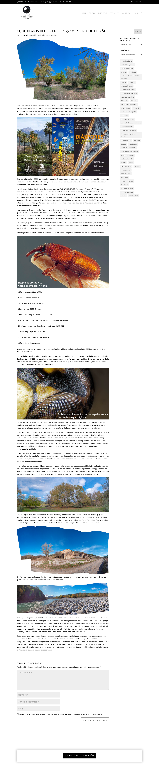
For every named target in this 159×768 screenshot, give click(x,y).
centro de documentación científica (130, 77)
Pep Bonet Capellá (127, 188)
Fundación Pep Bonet (128, 130)
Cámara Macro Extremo (129, 93)
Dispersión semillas (127, 97)
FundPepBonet (126, 140)
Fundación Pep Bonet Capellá (128, 135)
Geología (137, 140)
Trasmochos (133, 196)
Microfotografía (126, 174)
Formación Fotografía (128, 112)
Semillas (123, 196)
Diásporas (133, 101)
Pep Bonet (124, 185)
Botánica (132, 72)
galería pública (29, 216)
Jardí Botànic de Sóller (128, 148)
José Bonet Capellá (127, 155)
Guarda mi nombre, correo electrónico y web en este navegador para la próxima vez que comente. (61, 714)
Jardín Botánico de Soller (129, 151)
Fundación (32, 35)
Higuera (123, 144)
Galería (92, 13)
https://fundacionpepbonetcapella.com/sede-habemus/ (58, 225)
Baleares (124, 72)
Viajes (40, 35)
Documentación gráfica (129, 104)
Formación (114, 13)
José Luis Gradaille (127, 159)
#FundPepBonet (126, 61)
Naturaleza (124, 177)
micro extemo (126, 170)
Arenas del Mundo (127, 68)
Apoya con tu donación (79, 755)
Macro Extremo (126, 166)
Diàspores (124, 101)
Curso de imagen (127, 86)
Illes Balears (133, 144)
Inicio (83, 13)
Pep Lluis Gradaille (127, 192)
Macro (131, 162)
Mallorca (137, 166)
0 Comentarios (50, 35)
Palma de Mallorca (127, 181)
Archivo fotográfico (127, 65)
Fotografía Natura (127, 126)
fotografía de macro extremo (131, 123)
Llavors (123, 162)
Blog (136, 13)
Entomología (125, 108)
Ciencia (123, 82)
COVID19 (132, 82)
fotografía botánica (127, 119)
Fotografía (124, 115)
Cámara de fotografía (128, 89)
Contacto (126, 13)
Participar (102, 13)
